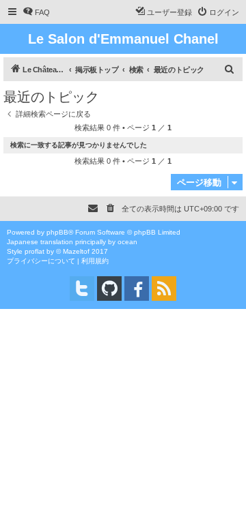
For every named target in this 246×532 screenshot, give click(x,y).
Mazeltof (76, 251)
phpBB (57, 232)
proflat (34, 251)
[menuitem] (36, 12)
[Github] (109, 288)
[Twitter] (82, 288)
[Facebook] (136, 288)
